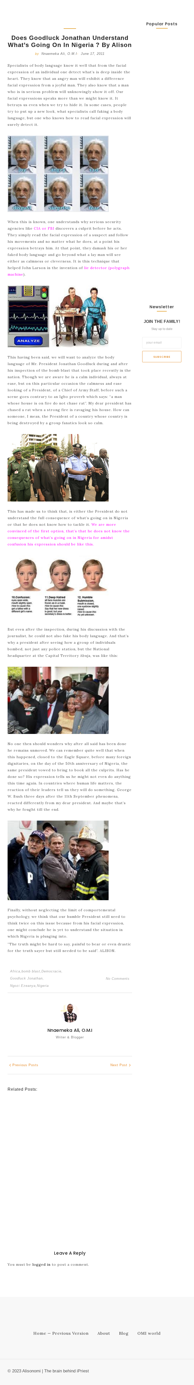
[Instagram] (183, 1372)
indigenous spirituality (27, 1108)
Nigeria (43, 986)
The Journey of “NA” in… (160, 277)
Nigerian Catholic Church (63, 1146)
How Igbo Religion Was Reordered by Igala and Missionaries (66, 1202)
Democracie (52, 971)
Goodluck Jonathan (27, 978)
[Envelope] (159, 1372)
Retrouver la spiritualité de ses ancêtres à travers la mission (66, 1120)
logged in (41, 1264)
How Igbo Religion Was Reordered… (158, 175)
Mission (54, 1108)
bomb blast (31, 971)
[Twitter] (175, 1372)
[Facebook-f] (167, 1372)
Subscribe (162, 357)
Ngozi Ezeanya (23, 986)
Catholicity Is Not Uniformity (46, 1154)
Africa (15, 971)
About (104, 1333)
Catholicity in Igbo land (28, 1191)
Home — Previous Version (61, 1333)
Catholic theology (24, 1146)
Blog (124, 1333)
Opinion (68, 1108)
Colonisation (60, 1191)
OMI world (149, 1333)
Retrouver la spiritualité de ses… (160, 65)
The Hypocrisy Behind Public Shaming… (161, 233)
